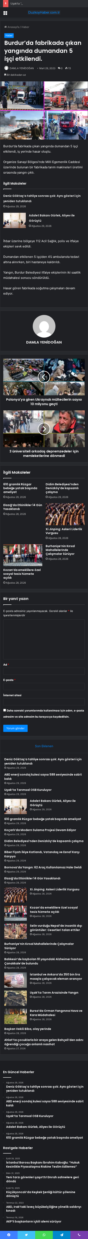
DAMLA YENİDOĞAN (22, 68)
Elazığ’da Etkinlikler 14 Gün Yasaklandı (22, 507)
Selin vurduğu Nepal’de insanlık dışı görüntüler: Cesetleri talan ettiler (56, 928)
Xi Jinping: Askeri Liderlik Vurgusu (64, 531)
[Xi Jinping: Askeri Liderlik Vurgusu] (65, 514)
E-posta (9, 680)
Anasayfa (13, 27)
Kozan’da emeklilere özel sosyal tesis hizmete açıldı (22, 574)
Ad (6, 664)
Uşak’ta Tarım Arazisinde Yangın (54, 993)
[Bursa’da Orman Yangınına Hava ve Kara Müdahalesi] (15, 1016)
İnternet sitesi (12, 695)
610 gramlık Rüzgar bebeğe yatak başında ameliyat (20, 488)
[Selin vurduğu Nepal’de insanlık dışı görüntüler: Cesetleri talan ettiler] (15, 931)
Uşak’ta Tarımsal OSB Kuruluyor (30, 3)
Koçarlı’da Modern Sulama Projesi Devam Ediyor (40, 830)
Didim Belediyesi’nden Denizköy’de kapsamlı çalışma (62, 488)
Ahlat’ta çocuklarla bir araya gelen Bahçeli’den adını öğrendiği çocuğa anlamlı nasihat (43, 1042)
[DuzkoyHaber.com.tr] (44, 12)
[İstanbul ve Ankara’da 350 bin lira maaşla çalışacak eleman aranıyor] (15, 980)
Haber (25, 27)
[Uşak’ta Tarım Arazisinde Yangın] (15, 998)
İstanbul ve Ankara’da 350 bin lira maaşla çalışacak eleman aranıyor (56, 976)
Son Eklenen (44, 746)
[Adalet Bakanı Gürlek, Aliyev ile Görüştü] (14, 220)
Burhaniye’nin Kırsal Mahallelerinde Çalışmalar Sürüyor (60, 550)
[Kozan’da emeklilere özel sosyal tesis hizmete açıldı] (22, 555)
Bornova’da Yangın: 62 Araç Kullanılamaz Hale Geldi (43, 867)
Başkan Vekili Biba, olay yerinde (27, 1029)
